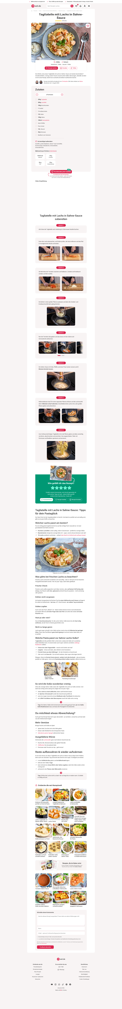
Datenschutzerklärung (84, 971)
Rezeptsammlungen (37, 969)
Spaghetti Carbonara (76, 906)
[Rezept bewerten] (61, 488)
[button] (59, 355)
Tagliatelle (44, 99)
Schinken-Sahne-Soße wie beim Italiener (42, 905)
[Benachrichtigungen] (80, 6)
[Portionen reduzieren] (37, 94)
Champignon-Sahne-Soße (65, 855)
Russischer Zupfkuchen (37, 976)
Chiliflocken (41, 745)
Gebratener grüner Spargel (45, 733)
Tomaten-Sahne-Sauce (42, 888)
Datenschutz (44, 943)
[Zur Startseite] (36, 6)
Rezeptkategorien (38, 966)
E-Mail (61, 966)
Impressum (84, 966)
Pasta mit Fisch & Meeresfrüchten (50, 10)
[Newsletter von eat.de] (61, 866)
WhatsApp (62, 969)
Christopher (65, 81)
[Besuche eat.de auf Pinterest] (66, 984)
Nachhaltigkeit (84, 974)
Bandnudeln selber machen (49, 677)
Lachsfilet (43, 102)
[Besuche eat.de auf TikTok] (63, 984)
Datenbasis (53, 151)
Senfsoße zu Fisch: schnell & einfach (40, 855)
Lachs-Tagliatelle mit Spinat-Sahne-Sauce (41, 820)
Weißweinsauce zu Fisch (42, 839)
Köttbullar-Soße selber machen (53, 855)
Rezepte (35, 10)
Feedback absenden (45, 947)
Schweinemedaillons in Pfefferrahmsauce (80, 855)
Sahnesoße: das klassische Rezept (58, 838)
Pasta (40, 10)
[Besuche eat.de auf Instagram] (55, 984)
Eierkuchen (37, 979)
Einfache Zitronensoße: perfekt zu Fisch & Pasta (42, 803)
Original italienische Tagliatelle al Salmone (59, 803)
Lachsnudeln (47, 740)
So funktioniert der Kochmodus (61, 174)
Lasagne (38, 974)
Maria (81, 81)
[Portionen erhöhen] (62, 94)
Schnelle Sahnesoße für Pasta (76, 838)
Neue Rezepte (37, 971)
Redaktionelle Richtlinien (84, 976)
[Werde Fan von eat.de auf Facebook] (70, 984)
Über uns (84, 969)
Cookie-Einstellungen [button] (84, 979)
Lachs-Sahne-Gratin (76, 888)
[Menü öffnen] (89, 6)
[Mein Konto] (84, 6)
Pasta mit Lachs (62, 10)
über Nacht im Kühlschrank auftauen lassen (73, 535)
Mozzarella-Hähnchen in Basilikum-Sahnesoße (60, 887)
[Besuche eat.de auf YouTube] (52, 984)
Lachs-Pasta (52, 821)
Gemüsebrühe (45, 120)
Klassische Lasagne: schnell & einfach (59, 905)
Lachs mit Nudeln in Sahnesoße (75, 803)
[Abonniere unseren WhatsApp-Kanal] (59, 984)
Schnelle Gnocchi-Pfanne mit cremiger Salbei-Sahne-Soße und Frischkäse (80, 819)
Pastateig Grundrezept (69, 678)
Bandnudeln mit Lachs (64, 820)
